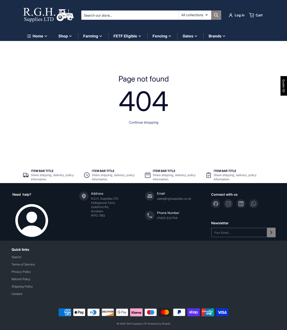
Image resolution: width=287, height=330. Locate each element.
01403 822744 (167, 218)
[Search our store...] (216, 15)
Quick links (20, 249)
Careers (17, 294)
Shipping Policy (22, 286)
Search (16, 257)
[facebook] (215, 203)
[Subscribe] (271, 232)
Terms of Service (23, 264)
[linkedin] (241, 203)
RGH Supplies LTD (137, 323)
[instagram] (228, 203)
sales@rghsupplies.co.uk (174, 198)
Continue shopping (143, 122)
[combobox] (151, 15)
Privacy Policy (21, 271)
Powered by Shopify (159, 323)
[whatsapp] (253, 203)
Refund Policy (21, 279)
